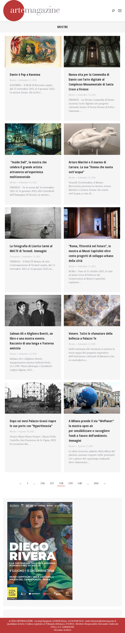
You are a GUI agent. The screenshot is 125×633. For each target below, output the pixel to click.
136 (42, 483)
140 (79, 483)
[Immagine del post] (33, 51)
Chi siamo (58, 629)
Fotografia (15, 256)
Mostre (13, 80)
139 (70, 483)
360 (96, 483)
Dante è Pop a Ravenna (25, 74)
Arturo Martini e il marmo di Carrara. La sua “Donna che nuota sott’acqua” (91, 167)
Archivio (67, 629)
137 (52, 483)
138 (61, 483)
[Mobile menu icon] (120, 11)
